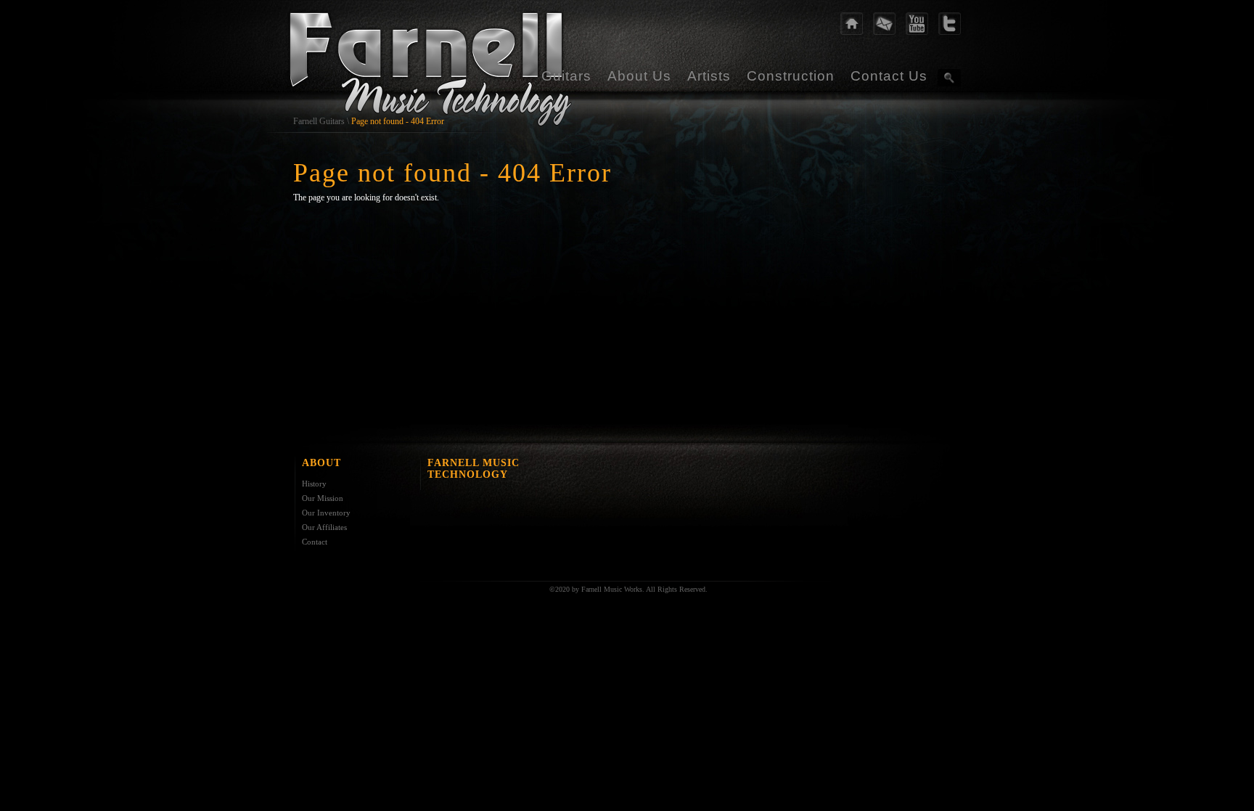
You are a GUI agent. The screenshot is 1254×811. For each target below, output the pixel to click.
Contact (314, 541)
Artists (709, 75)
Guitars (566, 75)
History (314, 483)
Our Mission (322, 498)
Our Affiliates (324, 527)
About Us (639, 75)
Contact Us (889, 75)
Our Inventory (326, 512)
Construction (791, 75)
